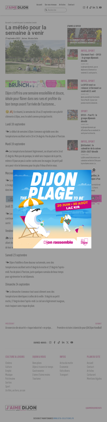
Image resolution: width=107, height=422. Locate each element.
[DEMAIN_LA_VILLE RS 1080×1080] (52, 247)
